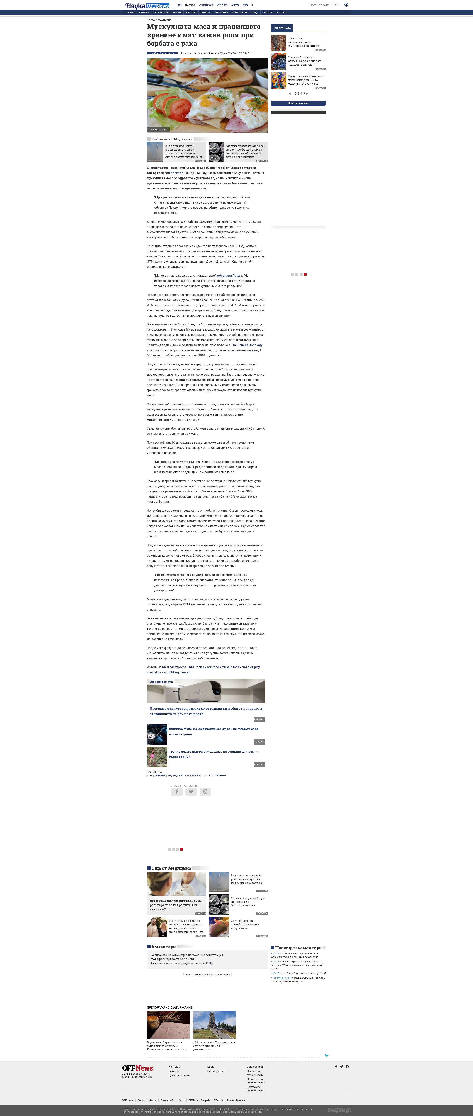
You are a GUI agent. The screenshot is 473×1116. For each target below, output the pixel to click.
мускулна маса (195, 775)
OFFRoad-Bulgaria (199, 1100)
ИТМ (149, 775)
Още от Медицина (171, 868)
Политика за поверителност (256, 1080)
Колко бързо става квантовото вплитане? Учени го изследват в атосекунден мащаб (297, 965)
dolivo (277, 953)
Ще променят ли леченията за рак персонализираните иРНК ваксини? (176, 904)
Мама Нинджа (236, 1100)
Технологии (239, 12)
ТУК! (209, 963)
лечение (160, 775)
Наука (190, 5)
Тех (245, 5)
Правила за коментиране (255, 1072)
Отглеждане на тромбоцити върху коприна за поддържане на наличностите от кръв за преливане (247, 930)
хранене (220, 775)
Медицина (221, 12)
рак (210, 775)
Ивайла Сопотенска (162, 53)
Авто (235, 5)
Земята (177, 12)
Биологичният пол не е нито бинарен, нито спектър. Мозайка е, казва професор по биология (305, 83)
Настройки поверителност (256, 1088)
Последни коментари (298, 948)
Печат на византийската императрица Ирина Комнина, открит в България (304, 45)
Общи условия (256, 1066)
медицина (175, 775)
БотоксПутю (281, 977)
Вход (210, 1066)
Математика (161, 12)
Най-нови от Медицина (172, 139)
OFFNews (128, 1100)
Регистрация (215, 1071)
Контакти (175, 1066)
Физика (144, 12)
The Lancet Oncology (247, 345)
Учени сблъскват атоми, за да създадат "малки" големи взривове (304, 62)
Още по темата (161, 681)
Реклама (174, 1071)
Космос (130, 12)
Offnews (206, 5)
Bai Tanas (279, 973)
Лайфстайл (167, 1100)
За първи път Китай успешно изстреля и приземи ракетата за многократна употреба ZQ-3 (184, 153)
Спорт (222, 5)
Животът (191, 12)
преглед (177, 173)
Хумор (281, 12)
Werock (218, 1100)
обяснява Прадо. (230, 275)
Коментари (164, 947)
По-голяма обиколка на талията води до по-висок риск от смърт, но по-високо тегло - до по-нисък (186, 928)
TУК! (191, 959)
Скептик (267, 12)
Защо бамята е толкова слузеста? (306, 973)
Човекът (205, 12)
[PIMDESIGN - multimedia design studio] (338, 1111)
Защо (254, 12)
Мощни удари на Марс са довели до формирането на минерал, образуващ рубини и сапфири (245, 151)
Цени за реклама (179, 1075)
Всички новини (298, 103)
